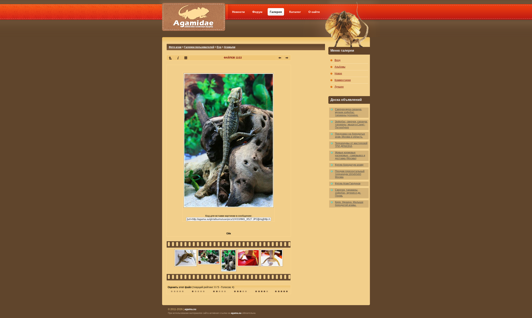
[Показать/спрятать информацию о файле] (178, 57)
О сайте (314, 11)
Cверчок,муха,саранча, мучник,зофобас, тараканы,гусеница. (348, 112)
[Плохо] (198, 291)
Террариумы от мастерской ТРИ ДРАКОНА (351, 145)
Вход (337, 60)
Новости (238, 11)
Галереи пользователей (199, 47)
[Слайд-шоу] (186, 57)
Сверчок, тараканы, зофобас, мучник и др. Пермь (348, 192)
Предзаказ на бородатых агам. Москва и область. (350, 135)
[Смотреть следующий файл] (287, 57)
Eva (219, 47)
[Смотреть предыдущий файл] (279, 57)
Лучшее (339, 86)
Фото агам (175, 47)
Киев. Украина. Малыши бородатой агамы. (349, 204)
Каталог (295, 11)
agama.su (236, 313)
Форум (257, 11)
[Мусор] (177, 291)
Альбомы (340, 66)
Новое (338, 73)
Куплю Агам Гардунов (347, 183)
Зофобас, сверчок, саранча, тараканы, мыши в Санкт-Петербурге (351, 124)
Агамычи (229, 47)
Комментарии (343, 80)
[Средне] (219, 291)
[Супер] (281, 291)
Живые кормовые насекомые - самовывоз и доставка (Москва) (350, 155)
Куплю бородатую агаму (349, 164)
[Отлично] (261, 291)
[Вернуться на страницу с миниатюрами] (170, 57)
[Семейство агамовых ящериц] (193, 12)
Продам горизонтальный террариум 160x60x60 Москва (350, 174)
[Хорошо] (240, 291)
